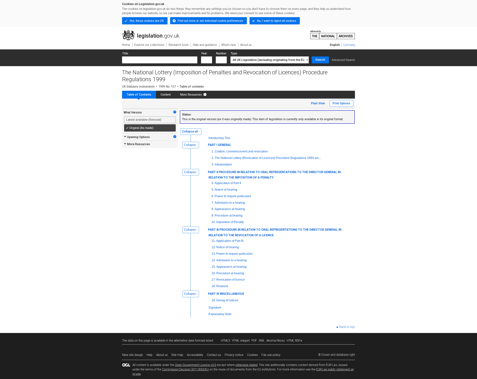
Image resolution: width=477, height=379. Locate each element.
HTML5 (225, 340)
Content (166, 94)
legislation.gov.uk (153, 31)
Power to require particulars (233, 196)
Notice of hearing (226, 189)
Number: (221, 53)
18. (213, 286)
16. (213, 273)
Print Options (341, 103)
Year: (204, 53)
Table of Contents (139, 94)
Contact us (214, 355)
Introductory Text (219, 138)
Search (320, 59)
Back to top (347, 327)
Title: (125, 53)
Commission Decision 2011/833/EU (185, 369)
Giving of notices (227, 300)
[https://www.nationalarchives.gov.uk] (332, 33)
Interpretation (223, 164)
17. (213, 279)
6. (212, 196)
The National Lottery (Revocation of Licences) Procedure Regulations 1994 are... (268, 158)
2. (212, 158)
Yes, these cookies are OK (146, 21)
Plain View (318, 103)
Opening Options (137, 137)
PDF (254, 340)
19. (213, 300)
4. (212, 183)
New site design (132, 355)
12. (213, 247)
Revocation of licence (230, 279)
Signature (215, 307)
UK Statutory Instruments (138, 86)
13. (213, 253)
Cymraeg (349, 45)
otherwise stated (247, 365)
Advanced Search (343, 60)
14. (213, 260)
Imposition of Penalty (230, 222)
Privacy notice (234, 355)
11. (213, 240)
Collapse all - (191, 131)
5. (212, 189)
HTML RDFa (294, 340)
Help (149, 355)
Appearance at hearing (230, 209)
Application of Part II (228, 183)
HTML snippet (241, 340)
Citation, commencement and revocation (241, 151)
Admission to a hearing (230, 202)
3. (212, 164)
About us (162, 355)
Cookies (252, 355)
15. (213, 266)
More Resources (191, 94)
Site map (177, 355)
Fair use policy (271, 355)
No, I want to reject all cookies (276, 21)
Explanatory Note (220, 314)
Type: (234, 53)
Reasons (222, 286)
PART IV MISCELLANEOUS (226, 294)
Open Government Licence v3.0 (195, 365)
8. (212, 209)
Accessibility (195, 355)
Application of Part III (229, 240)
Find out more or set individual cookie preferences (210, 21)
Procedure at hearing (228, 215)
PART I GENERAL (219, 145)
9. (212, 215)
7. (212, 202)
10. (213, 222)
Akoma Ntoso (275, 340)
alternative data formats (189, 340)
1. (212, 151)
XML (262, 340)
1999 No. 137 (167, 86)
